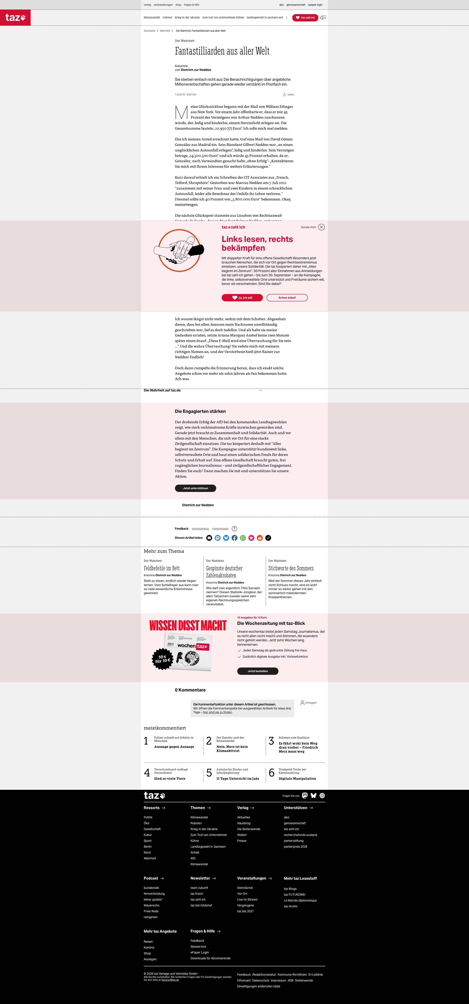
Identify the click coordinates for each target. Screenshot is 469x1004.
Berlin (148, 847)
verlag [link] (147, 4)
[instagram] (322, 797)
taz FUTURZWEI (294, 895)
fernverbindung (154, 894)
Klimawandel (199, 817)
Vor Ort (242, 894)
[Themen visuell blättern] (286, 18)
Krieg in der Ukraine (204, 829)
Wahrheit (165, 30)
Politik (148, 817)
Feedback (197, 941)
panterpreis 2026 (295, 847)
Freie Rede (151, 911)
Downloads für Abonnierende (211, 958)
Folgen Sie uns (290, 795)
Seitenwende (304, 980)
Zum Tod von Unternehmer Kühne (209, 838)
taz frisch (197, 894)
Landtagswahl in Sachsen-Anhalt (208, 849)
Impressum (279, 980)
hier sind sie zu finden (217, 712)
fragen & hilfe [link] (191, 4)
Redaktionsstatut (264, 975)
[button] (323, 17)
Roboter (196, 823)
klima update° (153, 899)
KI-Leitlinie (316, 975)
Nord (147, 852)
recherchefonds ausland (300, 835)
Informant (244, 980)
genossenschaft (295, 823)
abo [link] (281, 4)
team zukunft (199, 888)
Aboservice (198, 947)
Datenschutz (261, 980)
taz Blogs (290, 889)
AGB (291, 980)
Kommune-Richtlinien (293, 975)
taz (155, 796)
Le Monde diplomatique (300, 900)
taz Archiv (291, 906)
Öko (146, 823)
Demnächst (245, 888)
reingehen (151, 917)
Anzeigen (150, 959)
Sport (148, 841)
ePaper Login (200, 952)
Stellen (242, 835)
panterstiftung (294, 841)
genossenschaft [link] (296, 4)
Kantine (149, 947)
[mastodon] (305, 797)
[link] (153, 18)
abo (286, 817)
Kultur (148, 835)
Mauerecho (151, 905)
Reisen (148, 942)
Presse (242, 841)
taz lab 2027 (245, 911)
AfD (193, 858)
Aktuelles (243, 817)
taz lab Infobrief (201, 905)
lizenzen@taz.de (170, 979)
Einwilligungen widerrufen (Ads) (258, 986)
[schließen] (321, 227)
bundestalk (151, 888)
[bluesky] (314, 797)
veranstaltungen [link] (163, 4)
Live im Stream (247, 899)
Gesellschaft (152, 829)
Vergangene (245, 905)
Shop (147, 953)
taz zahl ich (291, 829)
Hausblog (243, 823)
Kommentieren (201, 528)
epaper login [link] (315, 4)
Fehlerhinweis (220, 528)
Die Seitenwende (248, 829)
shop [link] (178, 4)
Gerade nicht (308, 227)
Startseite (149, 30)
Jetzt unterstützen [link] (195, 488)
